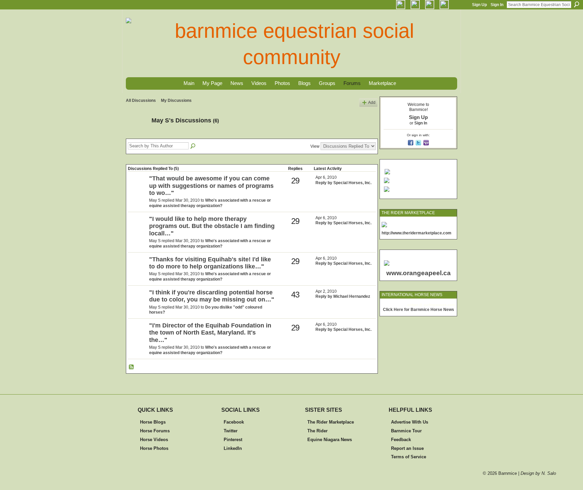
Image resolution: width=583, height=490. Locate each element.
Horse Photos (154, 448)
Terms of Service (408, 456)
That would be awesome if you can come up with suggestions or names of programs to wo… (211, 185)
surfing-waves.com (439, 305)
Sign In (497, 4)
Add (372, 102)
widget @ (414, 305)
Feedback (401, 439)
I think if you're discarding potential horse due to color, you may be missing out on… (211, 296)
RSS (132, 367)
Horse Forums (155, 430)
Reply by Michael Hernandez (342, 296)
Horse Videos (154, 439)
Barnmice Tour (406, 430)
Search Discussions (193, 146)
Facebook (234, 422)
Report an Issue (407, 448)
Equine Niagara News (329, 439)
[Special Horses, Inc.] (138, 190)
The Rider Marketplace (330, 422)
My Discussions (176, 100)
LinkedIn (233, 448)
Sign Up (479, 4)
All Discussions (141, 100)
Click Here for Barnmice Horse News (418, 309)
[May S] (136, 135)
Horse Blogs (153, 422)
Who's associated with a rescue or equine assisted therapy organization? (210, 203)
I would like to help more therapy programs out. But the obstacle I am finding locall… (212, 226)
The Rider (317, 430)
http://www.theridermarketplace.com (416, 233)
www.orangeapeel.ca (418, 273)
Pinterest (233, 439)
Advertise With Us (409, 422)
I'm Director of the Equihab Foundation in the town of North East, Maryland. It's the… (210, 332)
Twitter (231, 430)
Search (576, 4)
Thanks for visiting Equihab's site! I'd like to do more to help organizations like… (210, 263)
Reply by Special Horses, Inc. (343, 182)
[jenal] (138, 303)
